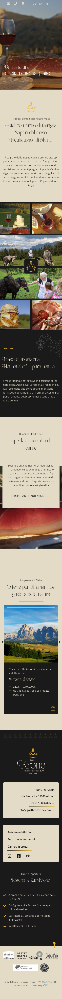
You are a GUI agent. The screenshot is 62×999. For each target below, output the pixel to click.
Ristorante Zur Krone (29, 495)
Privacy (33, 982)
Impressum (24, 982)
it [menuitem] (47, 3)
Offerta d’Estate (22, 679)
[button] (4, 642)
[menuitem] (34, 3)
